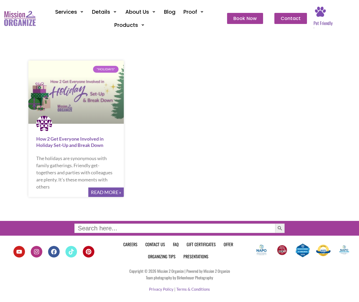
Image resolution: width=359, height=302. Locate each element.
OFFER (228, 244)
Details (101, 12)
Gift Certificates (201, 244)
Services (66, 12)
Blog (170, 12)
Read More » (106, 192)
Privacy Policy (161, 289)
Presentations (195, 256)
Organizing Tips (162, 256)
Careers (130, 244)
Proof (190, 12)
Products (126, 25)
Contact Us (155, 244)
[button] (69, 11)
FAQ (176, 244)
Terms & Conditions (193, 289)
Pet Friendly (323, 23)
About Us (137, 12)
